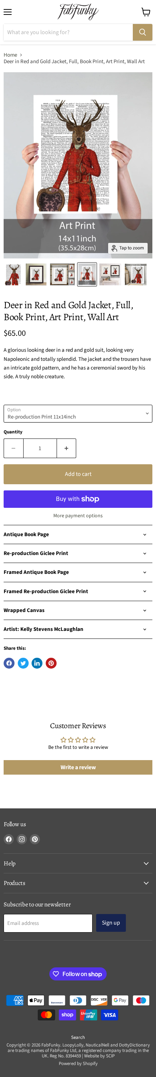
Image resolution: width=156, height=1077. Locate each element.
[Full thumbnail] (36, 274)
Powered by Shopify (78, 1063)
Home (10, 55)
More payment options (78, 516)
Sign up (111, 923)
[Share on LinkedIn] (37, 663)
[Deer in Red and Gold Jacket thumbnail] (13, 274)
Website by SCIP (99, 1056)
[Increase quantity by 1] (67, 448)
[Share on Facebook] (9, 663)
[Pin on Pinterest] (51, 663)
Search (78, 1037)
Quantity (13, 432)
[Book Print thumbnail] (62, 274)
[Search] (142, 32)
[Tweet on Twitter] (23, 663)
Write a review (78, 767)
